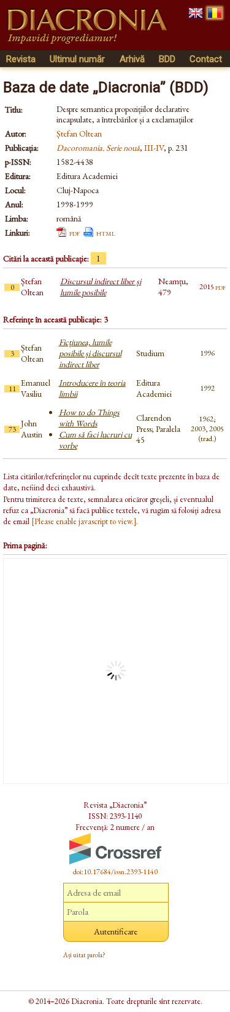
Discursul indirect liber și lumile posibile (100, 287)
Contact (206, 59)
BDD (167, 59)
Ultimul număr (77, 59)
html (105, 232)
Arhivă (132, 59)
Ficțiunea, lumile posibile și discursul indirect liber (90, 353)
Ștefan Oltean (79, 133)
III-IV (154, 147)
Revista (21, 59)
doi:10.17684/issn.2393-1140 (115, 871)
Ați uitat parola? (84, 954)
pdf (74, 232)
